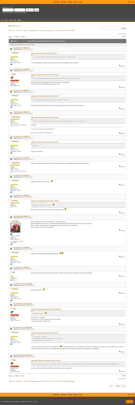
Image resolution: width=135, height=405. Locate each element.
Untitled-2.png (34, 129)
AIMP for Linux (16, 26)
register (11, 7)
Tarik (53, 30)
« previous (120, 33)
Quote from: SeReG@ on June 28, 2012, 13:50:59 (45, 201)
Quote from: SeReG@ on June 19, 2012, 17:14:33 (45, 74)
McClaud (15, 221)
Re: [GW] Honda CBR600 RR (21, 48)
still (13, 272)
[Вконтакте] (11, 64)
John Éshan (16, 117)
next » (124, 33)
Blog (80, 2)
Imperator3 (40, 30)
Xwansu (15, 200)
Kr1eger (49, 30)
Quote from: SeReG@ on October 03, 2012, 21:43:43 (45, 360)
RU (130, 2)
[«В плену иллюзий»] (11, 244)
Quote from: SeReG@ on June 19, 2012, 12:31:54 (45, 96)
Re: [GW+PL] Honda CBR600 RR (22, 284)
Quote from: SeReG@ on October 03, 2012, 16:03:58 (45, 309)
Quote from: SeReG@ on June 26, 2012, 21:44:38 (45, 117)
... (13, 36)
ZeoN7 (45, 30)
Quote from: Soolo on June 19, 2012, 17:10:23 (44, 53)
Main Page (56, 2)
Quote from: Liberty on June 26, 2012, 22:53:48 (44, 142)
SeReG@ (15, 53)
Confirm (129, 401)
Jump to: (111, 385)
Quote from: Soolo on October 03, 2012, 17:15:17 (45, 333)
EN (133, 2)
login (7, 7)
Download (64, 2)
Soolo (14, 74)
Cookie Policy (34, 401)
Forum (76, 2)
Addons (70, 2)
